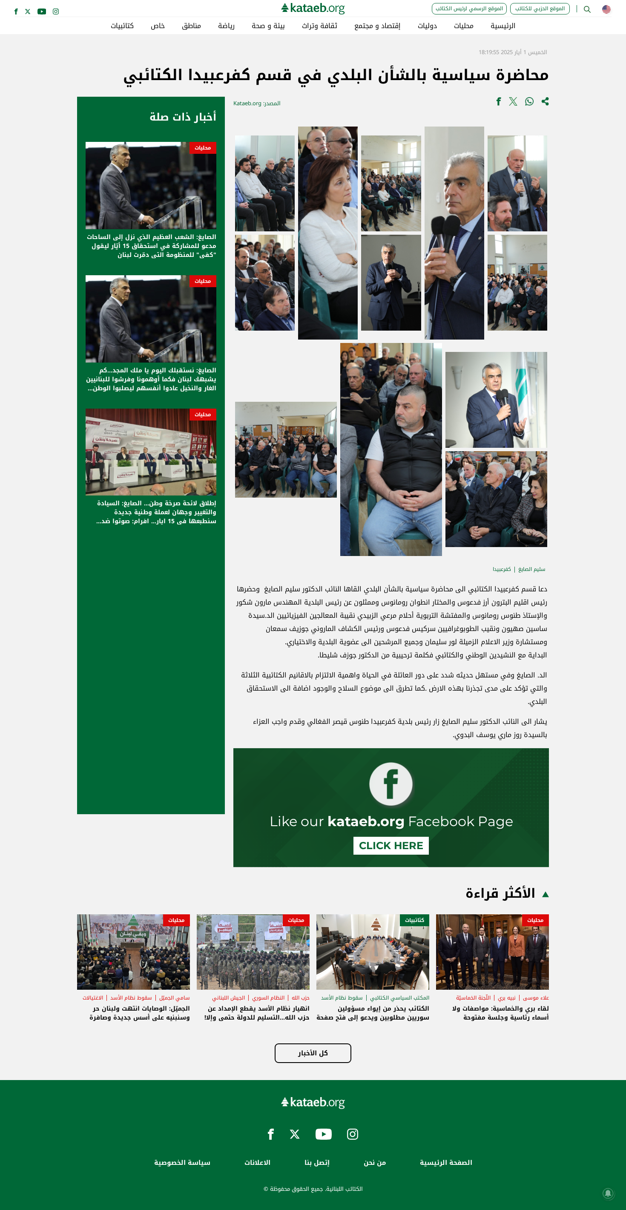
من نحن (375, 1163)
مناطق (191, 26)
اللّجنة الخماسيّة (473, 998)
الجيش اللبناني (228, 998)
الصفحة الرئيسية (446, 1163)
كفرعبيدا (502, 569)
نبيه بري (507, 998)
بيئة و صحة (268, 26)
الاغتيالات (93, 998)
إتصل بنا (317, 1163)
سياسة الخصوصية (182, 1163)
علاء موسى (536, 998)
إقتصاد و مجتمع (377, 26)
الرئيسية (503, 26)
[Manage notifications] (608, 1193)
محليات (464, 26)
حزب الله (301, 998)
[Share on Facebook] (498, 103)
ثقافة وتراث (319, 26)
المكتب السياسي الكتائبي (399, 998)
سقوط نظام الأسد (342, 998)
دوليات (427, 26)
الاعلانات (257, 1163)
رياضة (226, 26)
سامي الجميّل (174, 998)
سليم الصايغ (532, 569)
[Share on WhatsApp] (529, 103)
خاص (158, 26)
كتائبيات (122, 26)
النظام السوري (268, 998)
